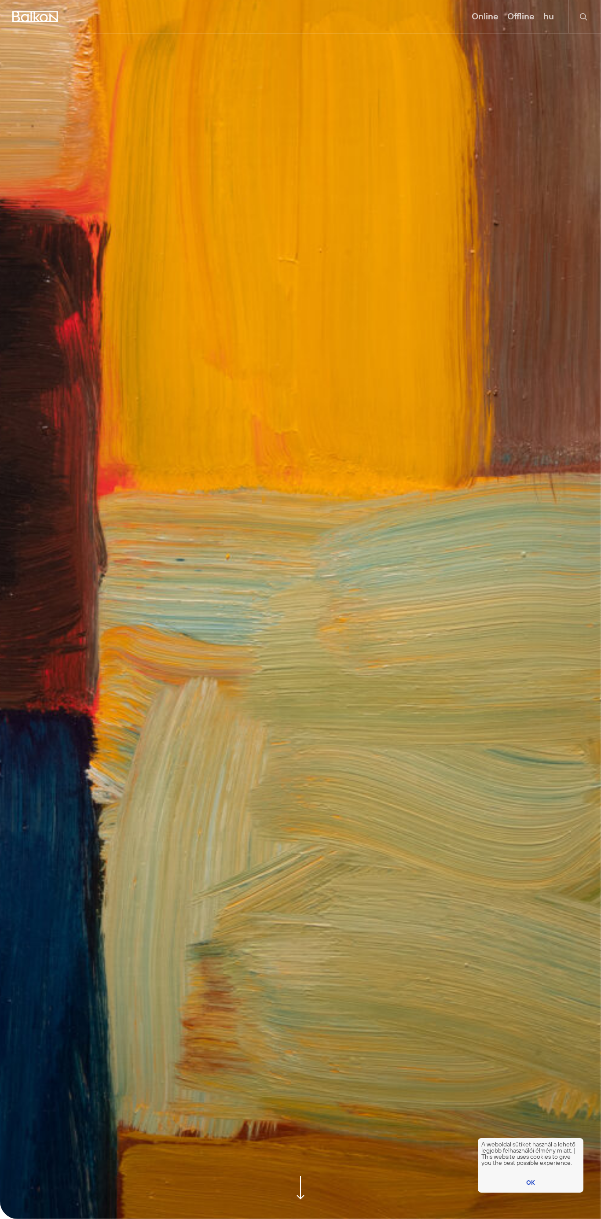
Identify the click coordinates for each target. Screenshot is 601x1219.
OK (530, 1183)
